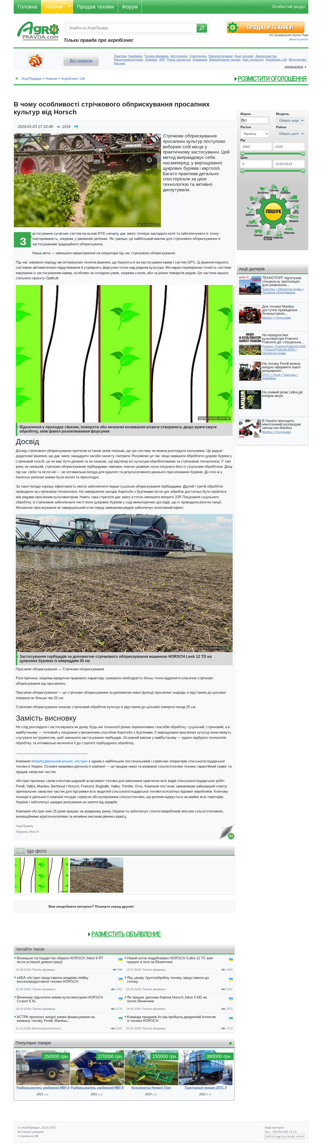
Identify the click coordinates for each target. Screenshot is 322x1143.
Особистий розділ (288, 6)
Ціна (244, 157)
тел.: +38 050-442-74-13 (281, 1132)
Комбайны (269, 378)
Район (281, 127)
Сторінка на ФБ (28, 1136)
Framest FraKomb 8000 (279, 349)
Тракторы (268, 289)
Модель (282, 114)
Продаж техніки (95, 7)
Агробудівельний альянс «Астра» (60, 761)
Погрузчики (283, 317)
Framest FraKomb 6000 (291, 346)
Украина (21, 831)
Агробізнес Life (73, 78)
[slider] (242, 153)
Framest (267, 346)
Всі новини (81, 60)
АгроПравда (31, 78)
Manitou (267, 317)
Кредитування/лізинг (46, 1028)
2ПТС (266, 375)
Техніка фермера (43, 969)
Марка (245, 114)
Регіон (245, 127)
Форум (130, 7)
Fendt (276, 375)
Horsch (34, 831)
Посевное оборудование (278, 292)
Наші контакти (274, 1127)
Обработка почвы (289, 289)
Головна (27, 7)
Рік (242, 140)
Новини (54, 7)
